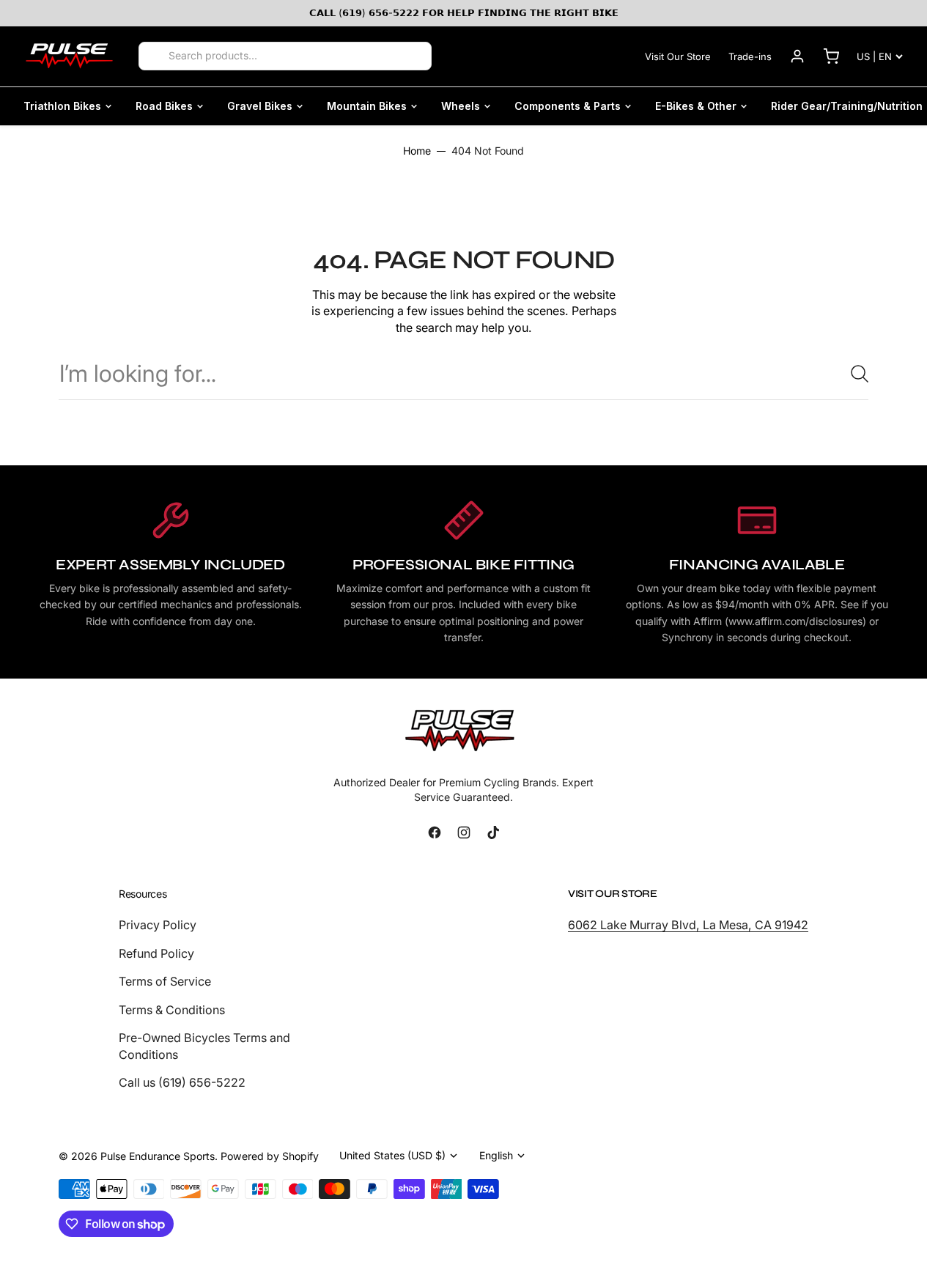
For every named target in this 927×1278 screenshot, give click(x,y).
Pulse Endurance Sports (157, 1156)
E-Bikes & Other (695, 106)
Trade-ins (750, 56)
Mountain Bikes (367, 106)
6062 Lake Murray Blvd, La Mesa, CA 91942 (688, 924)
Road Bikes (164, 106)
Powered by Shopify (270, 1156)
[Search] (154, 56)
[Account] (797, 56)
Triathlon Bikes (62, 106)
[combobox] (463, 373)
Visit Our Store (678, 56)
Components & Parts (567, 106)
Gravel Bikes (259, 106)
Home (417, 150)
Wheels (460, 106)
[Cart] (831, 56)
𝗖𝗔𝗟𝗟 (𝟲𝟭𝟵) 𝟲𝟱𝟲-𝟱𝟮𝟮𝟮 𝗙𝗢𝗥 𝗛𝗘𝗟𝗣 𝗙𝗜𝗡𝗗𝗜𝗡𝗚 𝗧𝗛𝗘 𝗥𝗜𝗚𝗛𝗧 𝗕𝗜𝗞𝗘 (463, 12)
